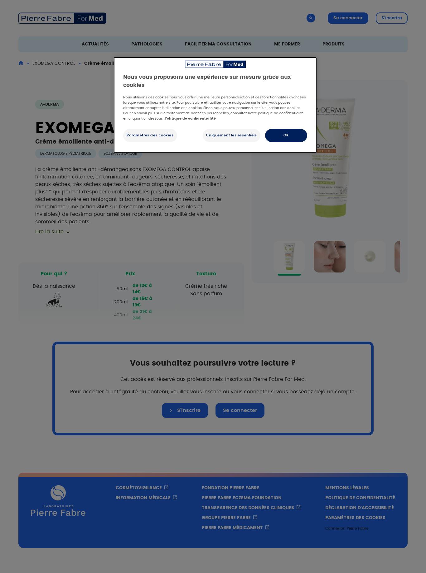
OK (286, 135)
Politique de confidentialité (190, 118)
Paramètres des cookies (150, 135)
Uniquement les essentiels (231, 135)
